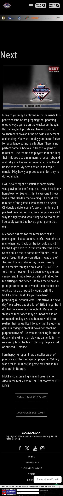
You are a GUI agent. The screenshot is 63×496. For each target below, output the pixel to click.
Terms (31, 474)
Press (31, 456)
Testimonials (31, 462)
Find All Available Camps (31, 397)
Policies (31, 480)
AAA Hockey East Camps (31, 412)
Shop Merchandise (31, 468)
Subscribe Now (49, 493)
